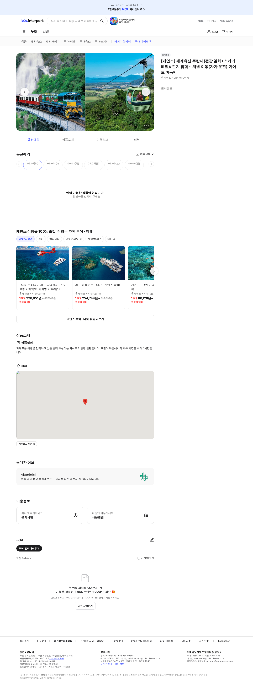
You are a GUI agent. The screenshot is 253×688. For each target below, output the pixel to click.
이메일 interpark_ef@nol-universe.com (205, 658)
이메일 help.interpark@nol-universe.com (140, 658)
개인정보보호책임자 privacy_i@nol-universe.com (210, 661)
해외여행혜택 (122, 41)
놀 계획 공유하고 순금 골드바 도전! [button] (72, 21)
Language (223, 641)
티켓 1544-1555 (126, 655)
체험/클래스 (95, 239)
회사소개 (24, 641)
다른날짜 (145, 154)
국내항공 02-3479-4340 (138, 661)
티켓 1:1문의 (119, 663)
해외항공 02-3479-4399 (112, 661)
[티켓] (46, 31)
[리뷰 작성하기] (152, 540)
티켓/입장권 (26, 239)
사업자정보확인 (56, 658)
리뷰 (137, 139)
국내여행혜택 (143, 41)
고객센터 (203, 640)
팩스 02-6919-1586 (110, 658)
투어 (41, 239)
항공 (24, 41)
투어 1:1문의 (106, 663)
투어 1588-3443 (108, 655)
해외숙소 (36, 41)
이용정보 (102, 139)
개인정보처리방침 (63, 641)
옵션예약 (33, 139)
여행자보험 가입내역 (141, 641)
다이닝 (111, 239)
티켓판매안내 (166, 641)
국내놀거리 (102, 41)
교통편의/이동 (74, 239)
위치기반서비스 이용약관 (93, 641)
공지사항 (186, 641)
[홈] (24, 31)
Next (154, 271)
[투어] (34, 31)
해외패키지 (53, 41)
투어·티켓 (70, 41)
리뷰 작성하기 (85, 605)
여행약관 (118, 641)
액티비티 (54, 239)
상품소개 (68, 139)
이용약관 (41, 641)
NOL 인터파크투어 (29, 548)
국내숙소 (85, 41)
